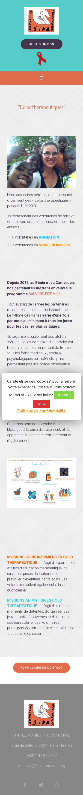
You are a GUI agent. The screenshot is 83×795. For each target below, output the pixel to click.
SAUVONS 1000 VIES (45, 293)
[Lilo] (57, 785)
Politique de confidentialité (41, 410)
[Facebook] (24, 785)
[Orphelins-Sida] (41, 21)
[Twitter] (41, 785)
